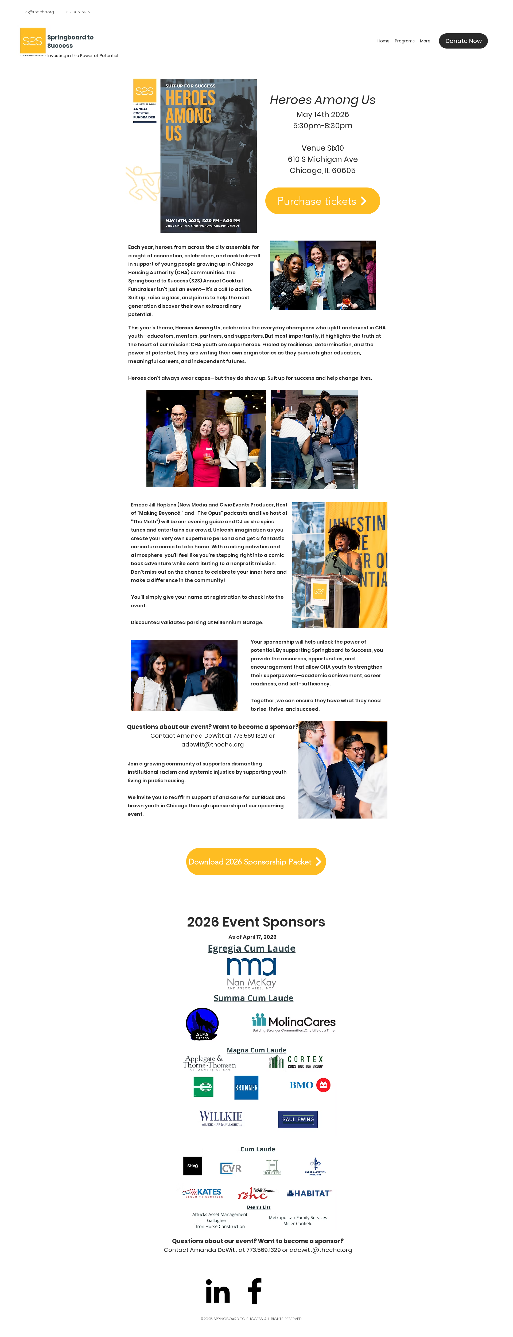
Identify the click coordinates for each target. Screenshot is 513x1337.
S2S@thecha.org (38, 12)
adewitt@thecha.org (212, 744)
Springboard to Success (70, 41)
